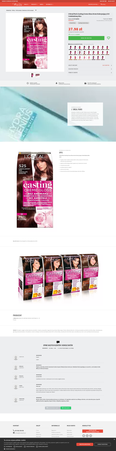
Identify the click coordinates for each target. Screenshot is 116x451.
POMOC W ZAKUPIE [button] (73, 72)
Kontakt (16, 426)
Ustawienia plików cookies (57, 434)
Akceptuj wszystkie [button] (85, 444)
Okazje (26, 4)
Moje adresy (69, 432)
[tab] (59, 10)
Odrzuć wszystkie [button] (102, 444)
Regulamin (54, 430)
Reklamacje (38, 434)
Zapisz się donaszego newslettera (92, 431)
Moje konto (69, 430)
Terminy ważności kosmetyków (55, 437)
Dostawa (38, 432)
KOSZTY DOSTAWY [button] (89, 65)
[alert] (58, 444)
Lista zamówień (70, 436)
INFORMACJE (49, 4)
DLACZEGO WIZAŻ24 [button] (73, 69)
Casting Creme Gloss (83, 23)
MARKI (41, 4)
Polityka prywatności (56, 432)
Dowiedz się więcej (43, 444)
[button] (39, 449)
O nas (37, 430)
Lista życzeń (69, 434)
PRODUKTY (34, 4)
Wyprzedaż (38, 436)
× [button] (114, 439)
